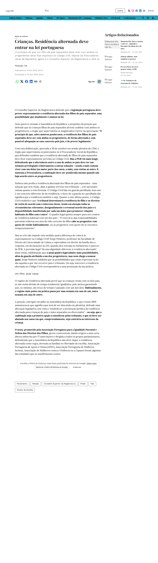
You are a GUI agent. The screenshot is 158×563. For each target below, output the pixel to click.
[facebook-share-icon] (26, 83)
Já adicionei (77, 367)
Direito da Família (25, 390)
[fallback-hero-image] (112, 44)
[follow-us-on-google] (99, 81)
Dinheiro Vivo (101, 17)
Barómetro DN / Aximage (79, 17)
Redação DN (21, 65)
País (92, 384)
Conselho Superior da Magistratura (60, 384)
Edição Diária (15, 17)
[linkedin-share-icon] (31, 83)
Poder (83, 384)
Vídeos (50, 17)
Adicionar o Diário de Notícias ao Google (52, 367)
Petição (35, 384)
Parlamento (22, 384)
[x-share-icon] (22, 83)
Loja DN (10, 11)
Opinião (39, 17)
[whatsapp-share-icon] (17, 83)
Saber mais (92, 363)
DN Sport (61, 17)
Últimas (28, 17)
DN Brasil (115, 17)
